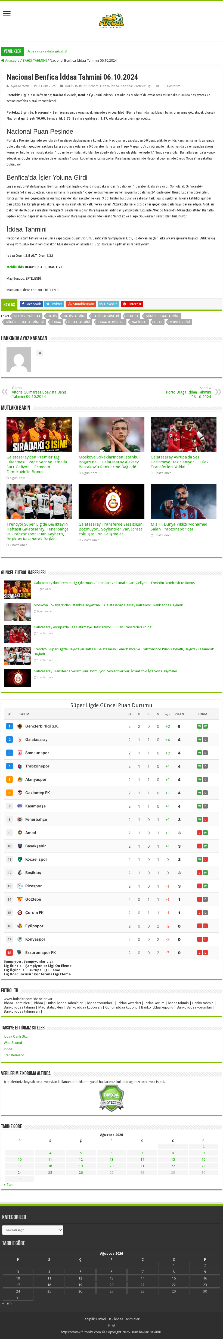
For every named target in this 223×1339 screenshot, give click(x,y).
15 (173, 1159)
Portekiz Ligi (142, 86)
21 (142, 1166)
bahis (52, 316)
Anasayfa (12, 60)
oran (158, 322)
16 (203, 1159)
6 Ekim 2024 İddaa (27, 316)
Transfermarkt (14, 1055)
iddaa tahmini (79, 322)
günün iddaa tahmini (162, 316)
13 (111, 1159)
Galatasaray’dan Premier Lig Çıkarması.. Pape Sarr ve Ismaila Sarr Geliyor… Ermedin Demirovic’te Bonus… (37, 464)
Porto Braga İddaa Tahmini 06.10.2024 (188, 392)
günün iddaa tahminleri (25, 322)
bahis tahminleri (106, 316)
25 (50, 1173)
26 (81, 1173)
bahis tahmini (74, 316)
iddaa (56, 322)
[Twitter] (114, 1325)
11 (50, 1159)
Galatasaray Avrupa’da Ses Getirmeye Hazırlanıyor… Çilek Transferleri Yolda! (180, 462)
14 (142, 1159)
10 (19, 1159)
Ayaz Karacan (20, 86)
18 (50, 1166)
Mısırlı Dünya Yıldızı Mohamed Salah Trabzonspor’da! (179, 527)
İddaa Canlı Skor (16, 1036)
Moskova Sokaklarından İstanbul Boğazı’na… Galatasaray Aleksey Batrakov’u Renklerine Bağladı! (109, 462)
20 (111, 1166)
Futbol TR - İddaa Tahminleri (118, 1319)
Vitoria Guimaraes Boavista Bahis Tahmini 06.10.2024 (39, 392)
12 (81, 1159)
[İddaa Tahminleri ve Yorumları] (111, 21)
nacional (139, 322)
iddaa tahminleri (111, 322)
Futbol (104, 86)
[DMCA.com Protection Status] (111, 1098)
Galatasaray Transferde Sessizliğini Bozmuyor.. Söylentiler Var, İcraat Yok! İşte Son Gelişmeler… (111, 529)
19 (81, 1166)
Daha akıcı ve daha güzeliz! (46, 51)
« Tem (8, 1184)
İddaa (115, 86)
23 (203, 1166)
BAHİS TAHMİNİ (35, 60)
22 (173, 1166)
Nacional (126, 86)
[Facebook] (108, 1325)
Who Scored (13, 1043)
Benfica (93, 86)
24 (19, 1173)
